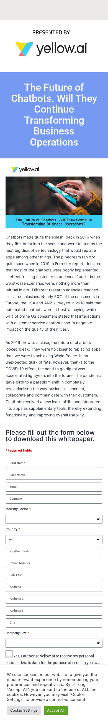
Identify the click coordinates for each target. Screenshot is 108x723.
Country (12, 529)
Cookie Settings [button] (24, 710)
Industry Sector (17, 509)
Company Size (16, 633)
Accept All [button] (56, 710)
